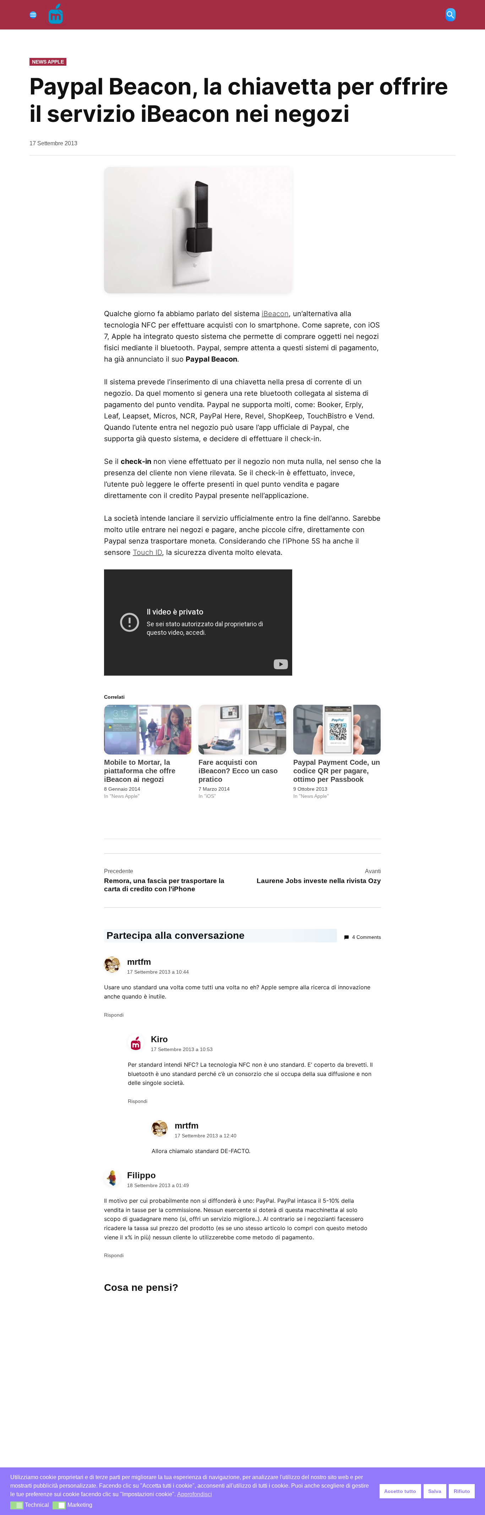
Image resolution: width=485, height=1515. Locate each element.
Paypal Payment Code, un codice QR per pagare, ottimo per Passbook (336, 770)
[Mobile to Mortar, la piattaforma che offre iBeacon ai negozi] (147, 730)
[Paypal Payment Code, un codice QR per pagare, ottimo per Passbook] (337, 730)
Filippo (141, 1175)
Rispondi (114, 1015)
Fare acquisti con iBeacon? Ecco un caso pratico (238, 770)
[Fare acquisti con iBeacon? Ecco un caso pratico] (242, 730)
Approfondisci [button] (194, 1494)
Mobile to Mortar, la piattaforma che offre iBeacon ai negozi (139, 770)
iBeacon (275, 313)
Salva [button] (434, 1491)
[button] (16, 1505)
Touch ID (147, 552)
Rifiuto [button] (462, 1491)
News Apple (48, 62)
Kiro (159, 1039)
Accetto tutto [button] (400, 1491)
